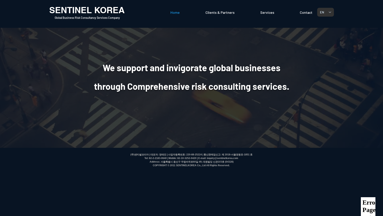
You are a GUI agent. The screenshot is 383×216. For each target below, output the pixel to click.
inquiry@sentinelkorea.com (222, 158)
